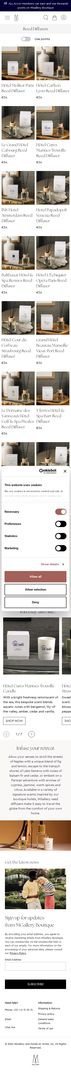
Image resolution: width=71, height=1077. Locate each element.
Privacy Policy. (18, 953)
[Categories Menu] (7, 17)
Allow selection (35, 589)
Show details (50, 564)
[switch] (60, 524)
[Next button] (31, 734)
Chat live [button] (10, 1027)
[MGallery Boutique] (24, 17)
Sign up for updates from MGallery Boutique (29, 921)
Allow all (35, 576)
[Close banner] (65, 471)
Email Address (13, 960)
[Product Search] (46, 18)
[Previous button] (6, 734)
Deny (35, 602)
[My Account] (63, 18)
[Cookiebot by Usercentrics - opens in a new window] (41, 471)
